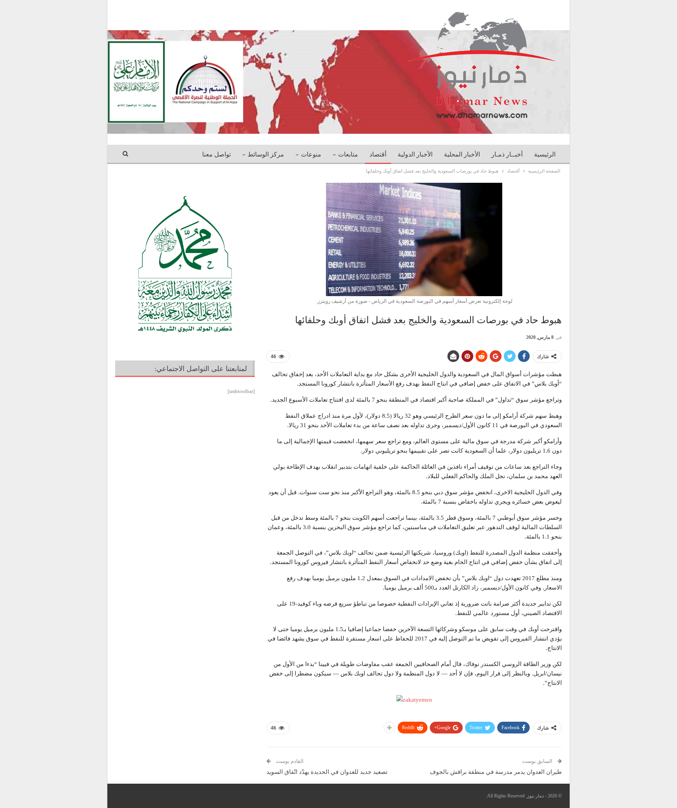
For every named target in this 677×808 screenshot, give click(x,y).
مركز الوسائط (266, 154)
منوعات (311, 154)
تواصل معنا (216, 154)
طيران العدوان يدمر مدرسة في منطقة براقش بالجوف (496, 772)
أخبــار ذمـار (507, 154)
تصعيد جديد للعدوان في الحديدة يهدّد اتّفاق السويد (326, 772)
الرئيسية (545, 154)
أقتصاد (377, 154)
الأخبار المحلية (462, 154)
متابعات (348, 154)
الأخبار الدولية (415, 154)
